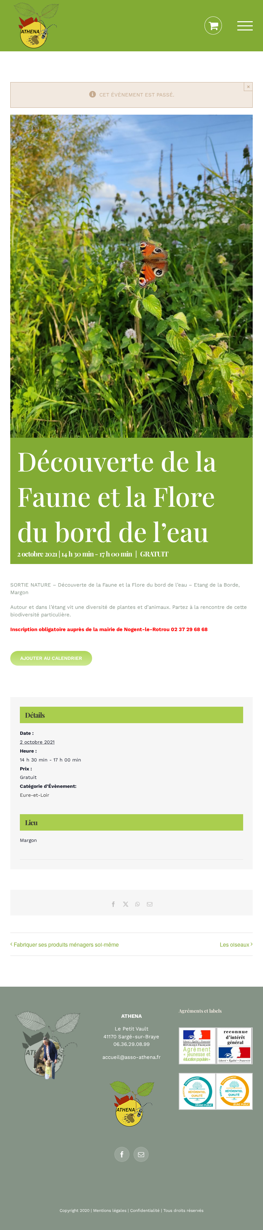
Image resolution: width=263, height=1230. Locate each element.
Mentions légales (109, 1210)
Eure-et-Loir (34, 795)
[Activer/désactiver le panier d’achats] (213, 26)
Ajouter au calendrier (51, 658)
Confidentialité (145, 1210)
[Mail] (141, 1154)
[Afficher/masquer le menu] (245, 25)
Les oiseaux (234, 944)
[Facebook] (121, 1154)
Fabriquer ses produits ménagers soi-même (66, 944)
